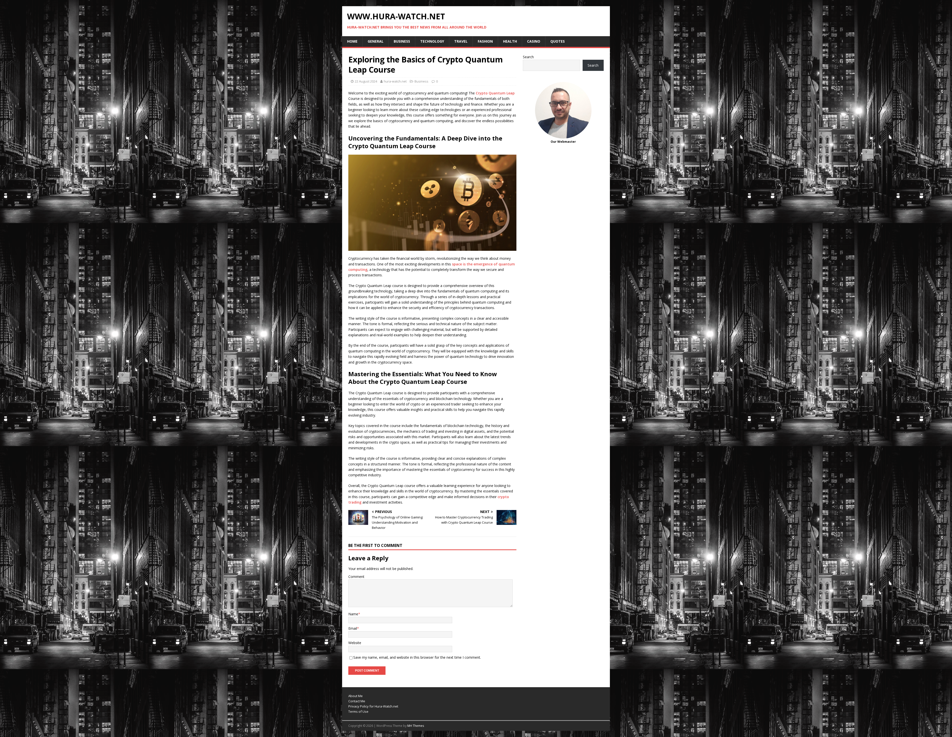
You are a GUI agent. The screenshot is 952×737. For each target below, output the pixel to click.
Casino (533, 41)
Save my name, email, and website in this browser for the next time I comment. (417, 657)
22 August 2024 (366, 81)
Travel (461, 41)
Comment (356, 576)
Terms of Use (358, 711)
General (376, 41)
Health (510, 41)
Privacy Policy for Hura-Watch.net (373, 706)
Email (352, 628)
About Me (355, 696)
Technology (432, 41)
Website (354, 642)
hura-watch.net (395, 81)
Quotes (557, 41)
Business (402, 41)
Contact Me (356, 701)
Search (528, 57)
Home (352, 41)
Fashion (485, 41)
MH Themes (415, 726)
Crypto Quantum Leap (495, 93)
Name (353, 614)
